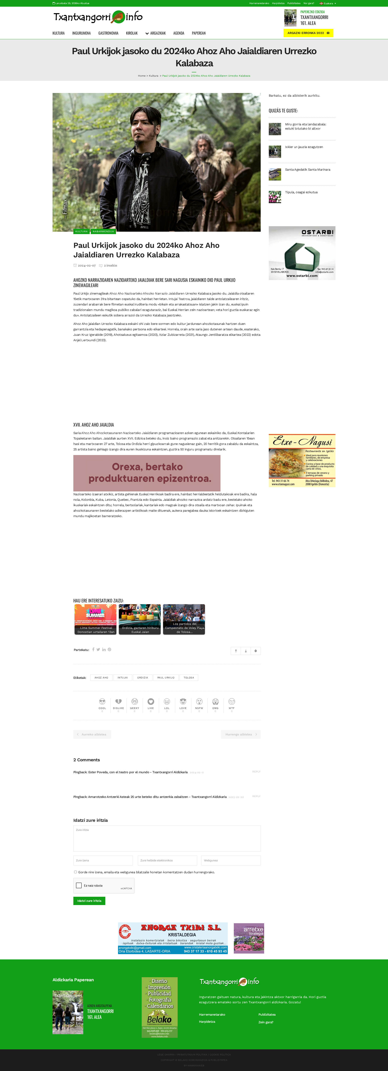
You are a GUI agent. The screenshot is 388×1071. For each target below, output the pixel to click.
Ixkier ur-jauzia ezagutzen (304, 147)
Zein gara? (265, 1022)
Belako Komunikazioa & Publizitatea (202, 1060)
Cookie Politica (220, 1054)
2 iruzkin (110, 265)
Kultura (153, 75)
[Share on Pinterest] (109, 649)
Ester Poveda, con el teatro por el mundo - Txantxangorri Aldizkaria (138, 772)
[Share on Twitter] (98, 649)
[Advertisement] (167, 385)
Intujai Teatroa (179, 299)
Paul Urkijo (166, 677)
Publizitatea (293, 3)
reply (256, 771)
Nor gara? (309, 3)
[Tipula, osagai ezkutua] (275, 197)
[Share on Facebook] (93, 649)
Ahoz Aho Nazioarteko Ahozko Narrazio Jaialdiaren (146, 293)
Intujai (123, 677)
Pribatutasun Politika (192, 1054)
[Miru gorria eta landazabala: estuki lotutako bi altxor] (275, 129)
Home (142, 75)
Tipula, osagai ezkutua (301, 192)
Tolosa (189, 677)
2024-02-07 (86, 265)
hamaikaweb (196, 1065)
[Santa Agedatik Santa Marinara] (275, 174)
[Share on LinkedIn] (104, 649)
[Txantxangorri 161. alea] (290, 18)
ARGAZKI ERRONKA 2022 (306, 33)
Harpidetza (278, 3)
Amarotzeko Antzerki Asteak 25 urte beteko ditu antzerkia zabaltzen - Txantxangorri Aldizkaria (157, 797)
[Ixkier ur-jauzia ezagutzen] (275, 151)
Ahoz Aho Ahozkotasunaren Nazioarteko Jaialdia (117, 433)
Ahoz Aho (101, 677)
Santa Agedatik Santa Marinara (307, 169)
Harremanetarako (259, 3)
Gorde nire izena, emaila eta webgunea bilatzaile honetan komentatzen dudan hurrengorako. (146, 872)
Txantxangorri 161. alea (314, 20)
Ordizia (142, 677)
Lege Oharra (166, 1054)
